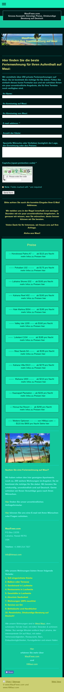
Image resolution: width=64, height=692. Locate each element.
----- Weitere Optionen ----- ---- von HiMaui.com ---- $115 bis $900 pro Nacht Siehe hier (32, 422)
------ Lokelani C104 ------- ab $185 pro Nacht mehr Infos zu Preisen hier (32, 338)
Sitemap (16, 681)
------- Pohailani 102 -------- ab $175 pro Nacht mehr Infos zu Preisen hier (32, 269)
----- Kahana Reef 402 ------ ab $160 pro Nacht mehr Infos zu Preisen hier (32, 296)
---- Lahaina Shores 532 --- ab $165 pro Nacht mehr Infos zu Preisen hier (32, 282)
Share (10, 672)
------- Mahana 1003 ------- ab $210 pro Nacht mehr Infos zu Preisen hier (32, 380)
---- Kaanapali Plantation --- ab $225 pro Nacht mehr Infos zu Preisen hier (32, 394)
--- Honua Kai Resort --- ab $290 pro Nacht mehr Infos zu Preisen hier (32, 408)
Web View (56, 681)
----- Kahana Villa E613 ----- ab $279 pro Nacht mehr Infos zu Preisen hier (32, 366)
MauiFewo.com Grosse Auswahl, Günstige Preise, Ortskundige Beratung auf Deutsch (32, 15)
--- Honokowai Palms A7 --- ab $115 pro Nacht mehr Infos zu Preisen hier (32, 255)
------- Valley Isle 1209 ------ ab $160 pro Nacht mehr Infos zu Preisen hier (32, 324)
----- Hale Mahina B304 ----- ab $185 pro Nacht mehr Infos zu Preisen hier (32, 310)
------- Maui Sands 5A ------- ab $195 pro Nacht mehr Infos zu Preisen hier (32, 352)
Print (8, 681)
